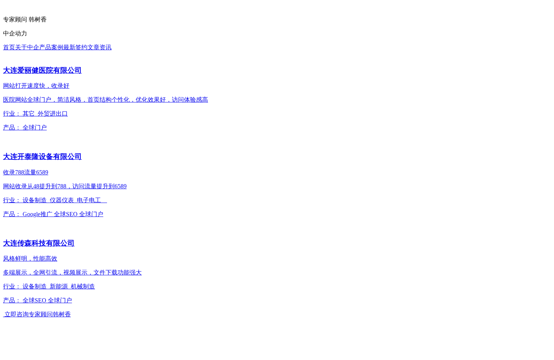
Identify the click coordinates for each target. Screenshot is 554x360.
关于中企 (27, 47)
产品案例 (51, 47)
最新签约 (75, 47)
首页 (9, 47)
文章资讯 (99, 47)
